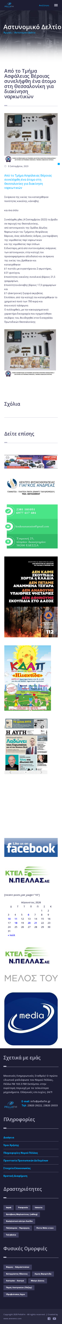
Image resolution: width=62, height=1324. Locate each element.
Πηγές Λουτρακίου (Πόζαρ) (19, 1287)
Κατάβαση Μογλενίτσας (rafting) (21, 1214)
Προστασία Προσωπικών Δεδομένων (25, 1160)
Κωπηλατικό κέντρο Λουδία (19, 1221)
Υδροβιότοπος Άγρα (15, 1294)
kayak (8, 1207)
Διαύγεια (8, 1137)
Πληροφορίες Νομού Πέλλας (20, 1153)
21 (35, 922)
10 (9, 918)
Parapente (23, 1207)
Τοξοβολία (11, 1235)
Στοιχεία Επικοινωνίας (17, 1168)
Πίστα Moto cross (45, 1228)
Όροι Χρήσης (11, 1145)
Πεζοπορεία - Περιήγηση (17, 1228)
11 (15, 918)
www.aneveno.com (12, 1318)
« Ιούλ (11, 935)
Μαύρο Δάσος (37, 1281)
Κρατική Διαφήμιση (15, 1176)
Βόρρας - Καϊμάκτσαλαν (17, 1267)
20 (29, 922)
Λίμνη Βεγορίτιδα (43, 1274)
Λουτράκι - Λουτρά (15, 1281)
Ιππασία (38, 1207)
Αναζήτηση (44, 5)
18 (15, 922)
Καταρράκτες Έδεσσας (17, 1274)
